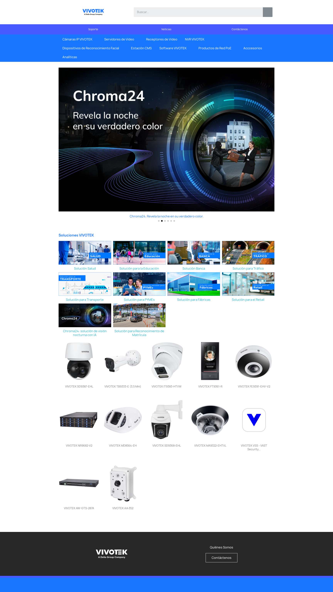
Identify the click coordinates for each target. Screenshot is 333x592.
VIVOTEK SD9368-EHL (166, 445)
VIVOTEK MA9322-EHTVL (210, 445)
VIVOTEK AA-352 (122, 508)
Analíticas (69, 57)
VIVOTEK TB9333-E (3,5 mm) (122, 386)
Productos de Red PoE (214, 48)
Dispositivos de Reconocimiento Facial (90, 48)
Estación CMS (141, 48)
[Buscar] (267, 12)
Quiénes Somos (221, 547)
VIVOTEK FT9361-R (210, 386)
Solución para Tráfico (248, 268)
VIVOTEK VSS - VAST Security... (254, 447)
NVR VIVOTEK (194, 39)
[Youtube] (261, 584)
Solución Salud (85, 268)
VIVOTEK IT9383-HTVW (167, 386)
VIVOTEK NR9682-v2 (79, 445)
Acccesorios (252, 48)
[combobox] (195, 12)
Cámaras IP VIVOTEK (77, 39)
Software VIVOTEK (173, 48)
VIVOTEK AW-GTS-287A (79, 508)
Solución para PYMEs (139, 300)
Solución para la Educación (139, 268)
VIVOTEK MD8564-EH (123, 445)
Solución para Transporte (85, 300)
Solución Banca (193, 268)
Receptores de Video (161, 39)
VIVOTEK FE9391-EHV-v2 (254, 386)
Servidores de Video (119, 39)
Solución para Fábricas (193, 300)
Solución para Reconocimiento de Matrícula (139, 333)
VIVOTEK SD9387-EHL (79, 386)
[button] (62, 145)
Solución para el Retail (248, 300)
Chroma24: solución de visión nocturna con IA (85, 333)
